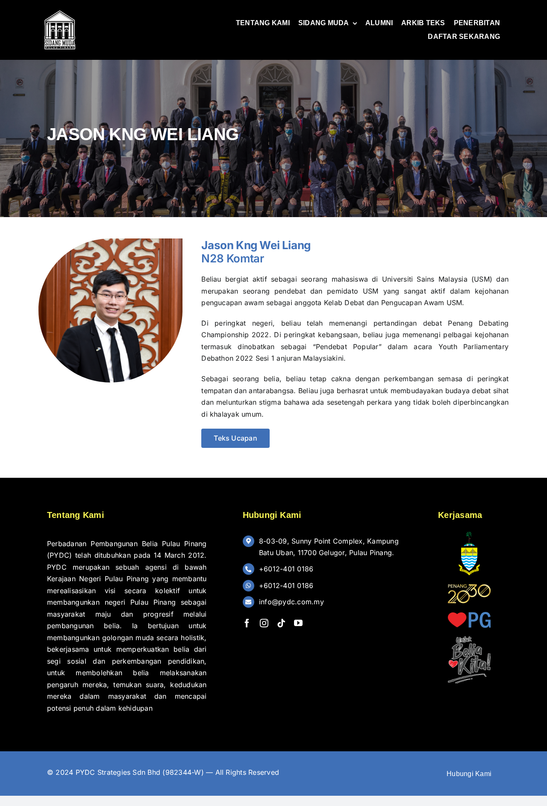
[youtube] (298, 623)
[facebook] (247, 623)
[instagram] (264, 623)
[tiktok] (281, 623)
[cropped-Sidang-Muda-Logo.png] (59, 12)
